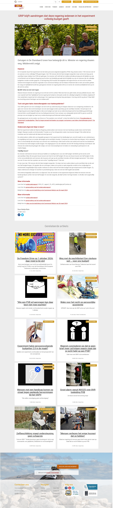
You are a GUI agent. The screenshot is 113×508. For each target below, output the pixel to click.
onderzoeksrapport (32, 184)
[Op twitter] (73, 488)
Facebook (59, 1)
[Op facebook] (66, 488)
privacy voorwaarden (52, 472)
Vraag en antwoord (85, 7)
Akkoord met (48, 472)
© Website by (91, 504)
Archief (68, 7)
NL (56, 1)
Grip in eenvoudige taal (91, 1)
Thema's (54, 7)
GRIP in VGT (77, 1)
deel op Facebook (19, 214)
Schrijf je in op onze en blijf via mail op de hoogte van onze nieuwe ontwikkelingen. (56, 460)
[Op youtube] (69, 488)
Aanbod (61, 7)
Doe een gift (67, 1)
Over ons (48, 7)
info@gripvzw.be (20, 493)
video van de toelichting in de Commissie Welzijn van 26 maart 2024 (46, 190)
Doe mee (74, 7)
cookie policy (71, 504)
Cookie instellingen (79, 504)
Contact (95, 7)
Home (41, 7)
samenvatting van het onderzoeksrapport (38, 187)
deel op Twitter (22, 214)
